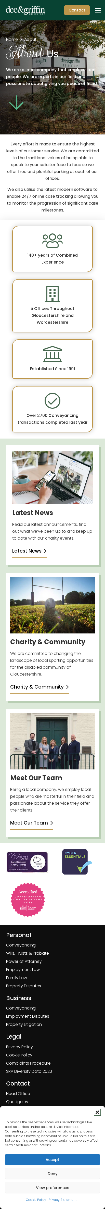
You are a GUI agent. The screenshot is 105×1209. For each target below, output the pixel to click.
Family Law (16, 978)
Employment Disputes (27, 1016)
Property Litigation (24, 1024)
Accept (52, 1159)
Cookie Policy (36, 1200)
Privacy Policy (19, 1047)
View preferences (52, 1187)
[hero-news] (52, 478)
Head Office (18, 1093)
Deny (53, 1173)
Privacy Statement (62, 1200)
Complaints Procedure (28, 1063)
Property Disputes (23, 986)
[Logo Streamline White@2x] (25, 10)
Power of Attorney (24, 961)
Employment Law (23, 970)
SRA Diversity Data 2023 (29, 1071)
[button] (97, 1112)
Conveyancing (21, 945)
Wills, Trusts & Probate (27, 953)
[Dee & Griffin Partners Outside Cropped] (52, 741)
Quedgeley (17, 1102)
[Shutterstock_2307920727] (52, 605)
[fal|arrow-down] (16, 102)
